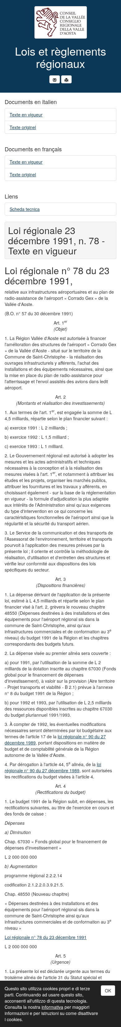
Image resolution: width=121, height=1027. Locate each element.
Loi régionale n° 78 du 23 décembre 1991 (46, 937)
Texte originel (23, 127)
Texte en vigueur (26, 114)
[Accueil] (60, 22)
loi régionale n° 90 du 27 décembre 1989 (53, 767)
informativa (52, 1007)
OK (108, 990)
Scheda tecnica (25, 209)
